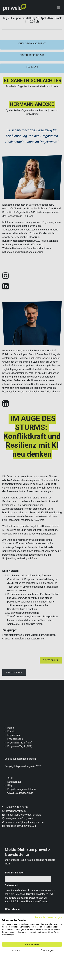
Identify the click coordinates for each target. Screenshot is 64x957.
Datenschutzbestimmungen (48, 917)
